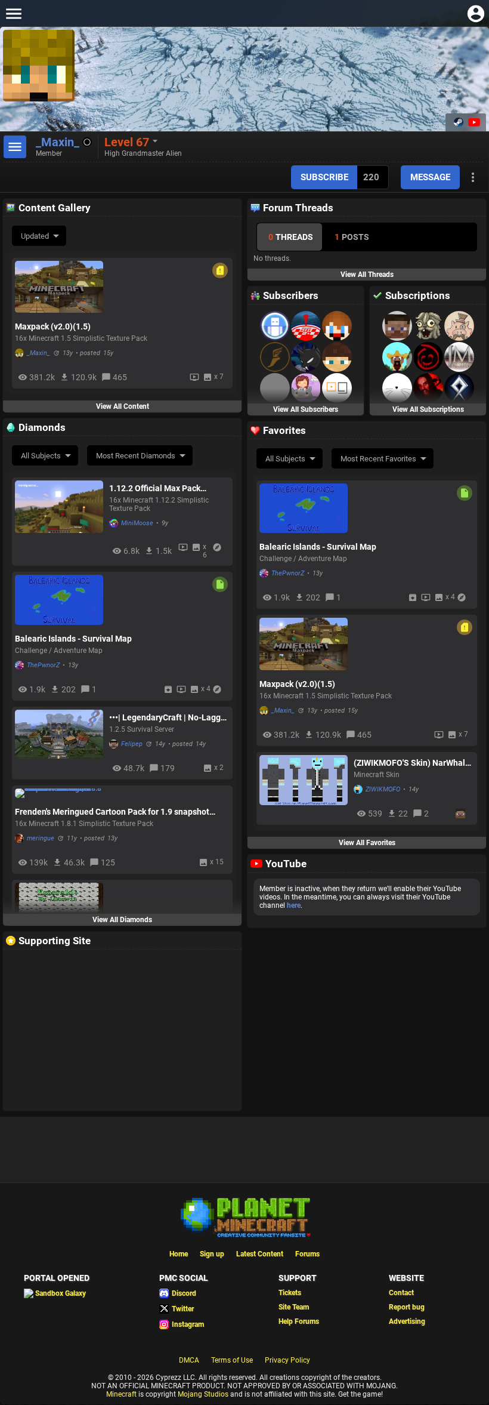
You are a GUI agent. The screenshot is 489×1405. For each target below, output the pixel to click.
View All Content (122, 406)
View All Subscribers (305, 409)
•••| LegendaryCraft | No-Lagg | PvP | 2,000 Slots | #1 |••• (167, 717)
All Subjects (41, 455)
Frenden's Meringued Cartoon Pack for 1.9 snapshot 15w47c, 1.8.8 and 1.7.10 (112, 811)
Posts (352, 237)
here (294, 905)
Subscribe (324, 177)
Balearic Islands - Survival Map (73, 638)
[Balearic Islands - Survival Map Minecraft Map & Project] (59, 599)
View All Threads (367, 274)
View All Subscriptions (428, 409)
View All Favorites (367, 843)
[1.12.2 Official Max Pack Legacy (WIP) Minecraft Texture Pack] (59, 521)
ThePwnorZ (43, 665)
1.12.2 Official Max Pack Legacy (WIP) (154, 488)
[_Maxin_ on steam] (458, 122)
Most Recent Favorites (378, 458)
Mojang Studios (203, 1394)
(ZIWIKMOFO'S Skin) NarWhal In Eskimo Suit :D (409, 763)
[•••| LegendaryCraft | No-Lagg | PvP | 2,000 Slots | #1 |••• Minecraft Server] (59, 743)
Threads (290, 237)
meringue (40, 838)
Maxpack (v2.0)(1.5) (53, 326)
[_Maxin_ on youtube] (473, 122)
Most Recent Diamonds (135, 455)
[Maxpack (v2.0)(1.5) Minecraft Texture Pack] (59, 287)
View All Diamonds (122, 920)
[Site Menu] (13, 13)
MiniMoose (137, 523)
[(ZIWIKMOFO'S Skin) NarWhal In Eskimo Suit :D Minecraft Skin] (303, 788)
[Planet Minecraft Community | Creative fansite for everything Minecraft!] (244, 1216)
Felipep (132, 744)
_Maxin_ (38, 353)
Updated (35, 236)
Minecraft (121, 1394)
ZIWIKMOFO (383, 789)
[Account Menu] (475, 13)
